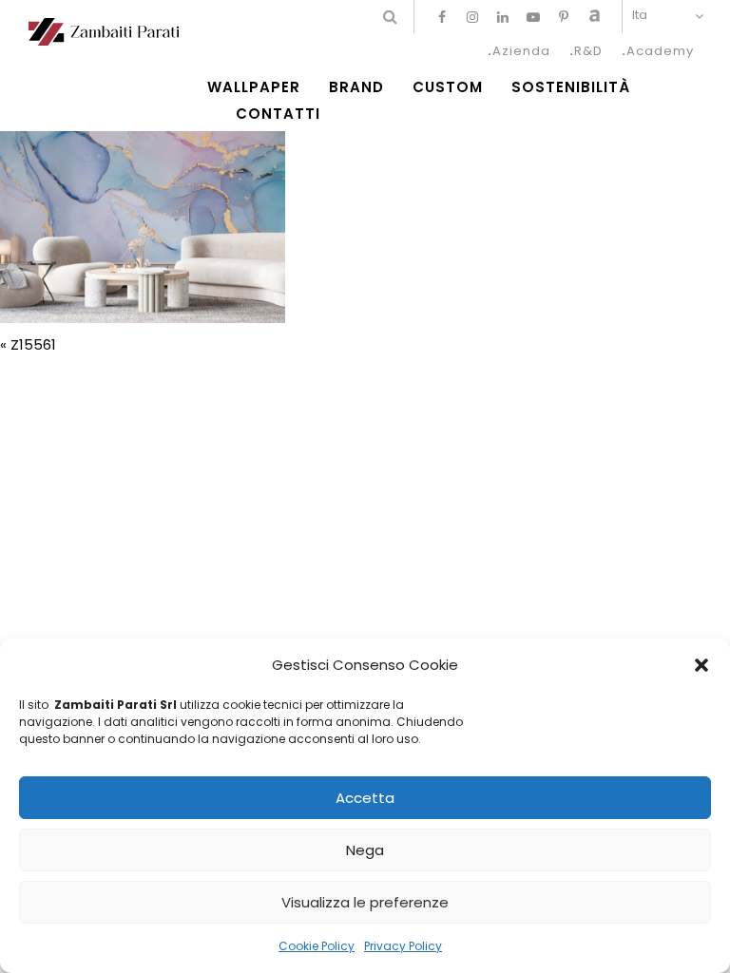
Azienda (521, 51)
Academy (660, 51)
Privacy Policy (403, 946)
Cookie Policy (317, 946)
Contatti (278, 114)
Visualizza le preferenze (365, 902)
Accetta (365, 798)
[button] (701, 665)
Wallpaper (253, 87)
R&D (588, 51)
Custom (448, 87)
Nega (365, 850)
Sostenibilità (570, 87)
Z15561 (33, 344)
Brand (356, 87)
